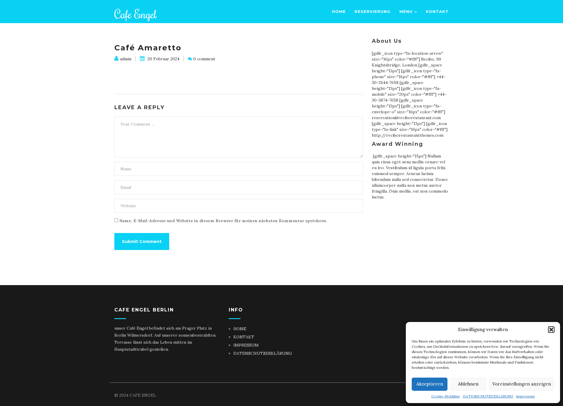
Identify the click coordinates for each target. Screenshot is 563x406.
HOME (239, 328)
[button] (551, 330)
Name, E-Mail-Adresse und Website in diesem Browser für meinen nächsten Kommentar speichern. (223, 220)
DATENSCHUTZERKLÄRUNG (488, 396)
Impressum (525, 396)
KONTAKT (243, 337)
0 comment (204, 58)
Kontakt (437, 11)
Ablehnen (468, 384)
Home (339, 11)
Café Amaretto (148, 47)
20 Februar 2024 (162, 58)
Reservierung (373, 11)
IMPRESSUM (246, 345)
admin (125, 58)
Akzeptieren (429, 384)
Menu (406, 11)
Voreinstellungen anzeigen (521, 384)
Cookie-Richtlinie (445, 396)
